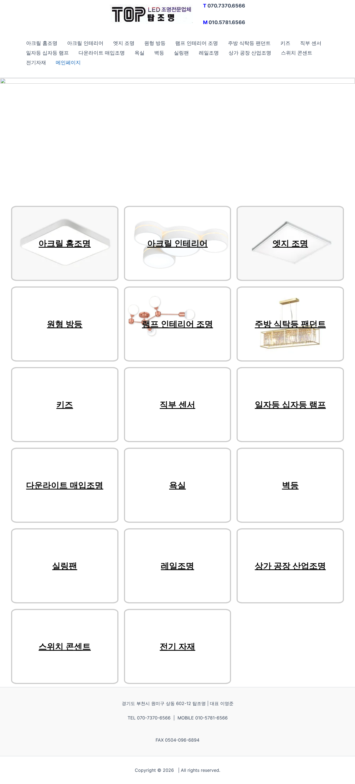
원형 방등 (155, 43)
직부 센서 (310, 43)
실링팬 (181, 53)
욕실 (139, 53)
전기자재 (36, 62)
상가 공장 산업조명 (250, 53)
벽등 (159, 53)
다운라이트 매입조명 (101, 53)
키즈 (285, 43)
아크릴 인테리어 (85, 43)
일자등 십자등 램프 (47, 53)
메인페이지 (68, 62)
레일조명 (209, 53)
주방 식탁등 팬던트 (249, 43)
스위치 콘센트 (296, 53)
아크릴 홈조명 (41, 43)
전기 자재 (177, 646)
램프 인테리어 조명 (196, 43)
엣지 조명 (124, 43)
